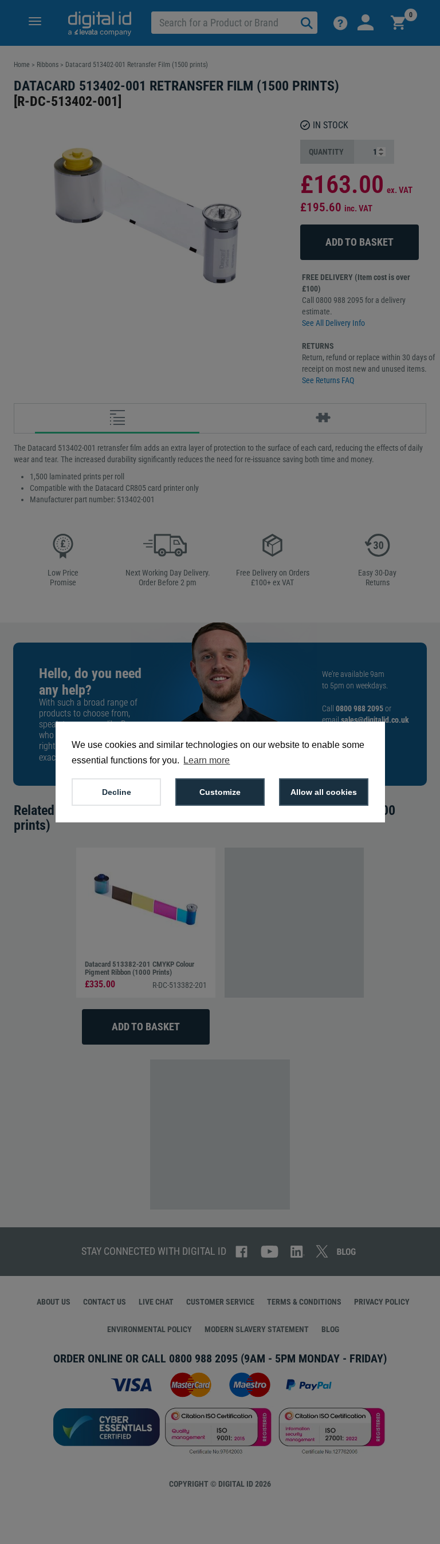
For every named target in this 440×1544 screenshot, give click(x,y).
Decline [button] (116, 792)
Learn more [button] (206, 760)
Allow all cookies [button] (323, 792)
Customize (220, 792)
